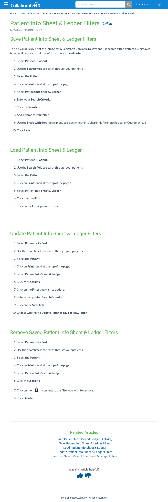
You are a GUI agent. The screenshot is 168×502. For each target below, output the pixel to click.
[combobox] (100, 4)
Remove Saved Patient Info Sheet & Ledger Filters (84, 456)
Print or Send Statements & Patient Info (88, 13)
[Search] (129, 4)
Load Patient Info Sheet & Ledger (84, 447)
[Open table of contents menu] (6, 4)
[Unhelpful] (88, 476)
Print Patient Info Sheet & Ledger (120, 13)
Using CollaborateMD (31, 13)
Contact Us (142, 4)
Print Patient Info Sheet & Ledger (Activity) (84, 439)
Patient (49, 13)
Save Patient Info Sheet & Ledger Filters (85, 443)
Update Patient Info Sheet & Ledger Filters (85, 452)
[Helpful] (80, 476)
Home (13, 13)
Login (159, 4)
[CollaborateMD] (27, 3)
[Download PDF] (103, 23)
